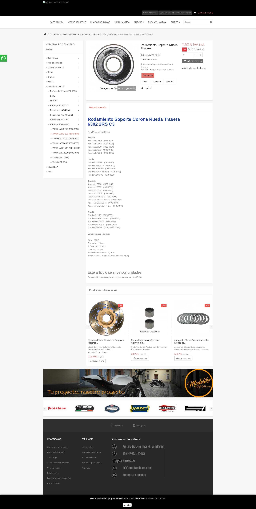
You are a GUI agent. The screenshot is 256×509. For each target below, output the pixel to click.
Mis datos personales (91, 463)
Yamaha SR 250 (59, 162)
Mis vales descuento (91, 452)
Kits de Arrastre (55, 63)
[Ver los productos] (57, 408)
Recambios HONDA (59, 105)
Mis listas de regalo (182, 13)
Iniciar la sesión (150, 13)
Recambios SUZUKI (59, 120)
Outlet (51, 77)
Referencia (146, 55)
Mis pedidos (87, 447)
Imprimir (148, 88)
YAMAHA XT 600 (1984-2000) (66, 148)
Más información (97, 107)
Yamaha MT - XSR (60, 157)
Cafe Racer (53, 58)
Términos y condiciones (58, 463)
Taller (50, 72)
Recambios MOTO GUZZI (61, 115)
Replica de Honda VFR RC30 (63, 91)
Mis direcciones (89, 457)
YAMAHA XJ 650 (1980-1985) (65, 143)
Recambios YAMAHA (59, 124)
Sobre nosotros (54, 468)
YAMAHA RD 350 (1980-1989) (65, 134)
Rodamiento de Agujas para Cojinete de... (145, 341)
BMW (52, 96)
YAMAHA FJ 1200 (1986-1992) (65, 153)
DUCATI (53, 101)
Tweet (145, 82)
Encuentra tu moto (56, 86)
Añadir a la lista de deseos (194, 68)
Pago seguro (53, 473)
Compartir (157, 82)
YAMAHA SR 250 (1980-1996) (65, 129)
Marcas (51, 82)
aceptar (127, 505)
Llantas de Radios (56, 67)
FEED (50, 172)
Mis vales (86, 468)
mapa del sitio (53, 483)
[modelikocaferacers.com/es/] (128, 6)
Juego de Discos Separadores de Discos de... (191, 341)
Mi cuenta (87, 439)
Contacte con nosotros (57, 447)
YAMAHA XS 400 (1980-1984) (65, 138)
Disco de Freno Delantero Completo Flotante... (106, 341)
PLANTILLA (53, 167)
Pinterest (170, 82)
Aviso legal (52, 457)
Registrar (166, 13)
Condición (145, 59)
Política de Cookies (56, 452)
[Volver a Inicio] (45, 34)
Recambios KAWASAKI (60, 110)
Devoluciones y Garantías (59, 478)
